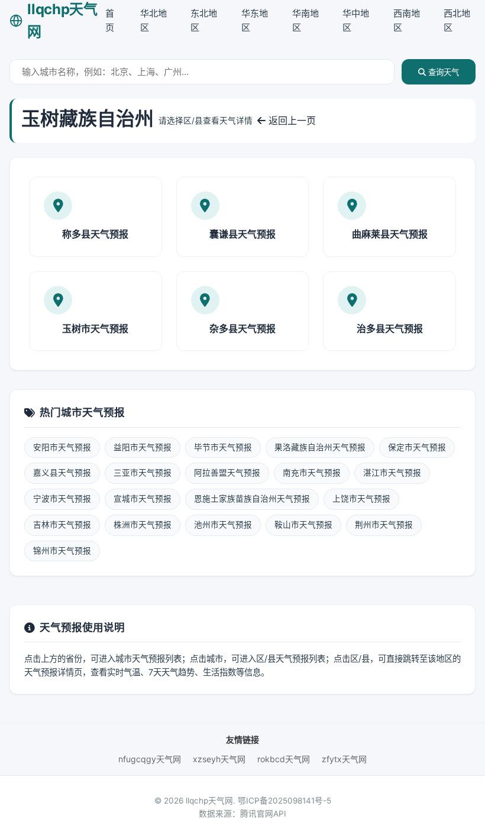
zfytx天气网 (344, 759)
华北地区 (153, 20)
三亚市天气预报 (143, 472)
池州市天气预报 (223, 524)
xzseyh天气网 (219, 759)
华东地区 (254, 20)
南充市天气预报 (312, 472)
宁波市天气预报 (62, 498)
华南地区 (305, 20)
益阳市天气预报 (143, 447)
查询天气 (442, 72)
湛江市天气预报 (392, 472)
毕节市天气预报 (223, 447)
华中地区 (355, 20)
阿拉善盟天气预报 (227, 472)
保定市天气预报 (417, 447)
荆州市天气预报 (384, 524)
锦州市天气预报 (62, 550)
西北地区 (457, 20)
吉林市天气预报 (62, 524)
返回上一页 (291, 120)
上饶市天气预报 (361, 498)
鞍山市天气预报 (303, 524)
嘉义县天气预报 (62, 472)
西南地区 (406, 20)
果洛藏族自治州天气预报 (320, 447)
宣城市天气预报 (143, 498)
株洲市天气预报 (143, 524)
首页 (109, 20)
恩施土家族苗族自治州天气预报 (252, 498)
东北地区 (203, 20)
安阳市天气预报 (62, 447)
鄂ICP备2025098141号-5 (284, 800)
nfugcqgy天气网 (149, 759)
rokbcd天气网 (283, 759)
